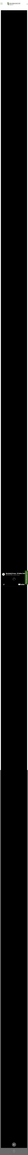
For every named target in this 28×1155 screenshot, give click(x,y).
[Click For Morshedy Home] (14, 4)
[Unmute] (14, 1144)
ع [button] (27, 3)
